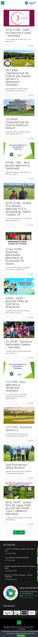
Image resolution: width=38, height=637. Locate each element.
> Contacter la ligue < (26, 598)
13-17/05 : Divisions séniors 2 (19, 428)
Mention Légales (11, 629)
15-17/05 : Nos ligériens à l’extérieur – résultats (15, 386)
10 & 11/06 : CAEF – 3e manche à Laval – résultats (19, 32)
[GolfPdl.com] (30, 2)
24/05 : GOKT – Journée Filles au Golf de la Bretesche (17, 302)
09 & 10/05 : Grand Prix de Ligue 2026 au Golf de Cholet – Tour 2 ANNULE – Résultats (19, 508)
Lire (31, 46)
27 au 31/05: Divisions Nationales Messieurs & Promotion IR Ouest (15, 256)
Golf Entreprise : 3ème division (17, 466)
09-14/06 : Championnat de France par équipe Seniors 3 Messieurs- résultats (18, 77)
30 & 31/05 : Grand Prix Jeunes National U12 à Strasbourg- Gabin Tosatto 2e (18, 208)
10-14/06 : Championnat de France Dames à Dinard (17, 123)
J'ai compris (21, 635)
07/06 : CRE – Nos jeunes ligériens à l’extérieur (18, 165)
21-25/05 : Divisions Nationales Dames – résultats (19, 344)
